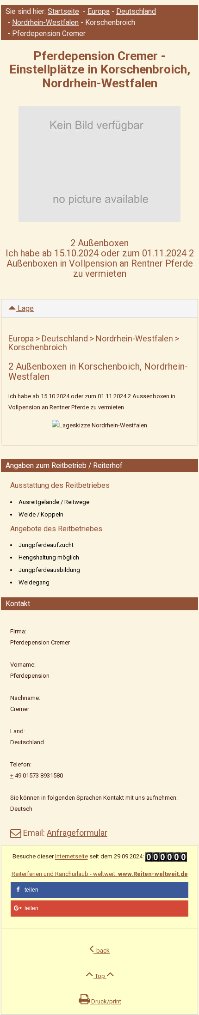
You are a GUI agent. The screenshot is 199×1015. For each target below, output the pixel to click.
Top (99, 975)
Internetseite (71, 856)
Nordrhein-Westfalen (45, 22)
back (101, 950)
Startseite (63, 11)
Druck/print (105, 1001)
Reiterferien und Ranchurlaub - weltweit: (100, 873)
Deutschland (136, 11)
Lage (25, 308)
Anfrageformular (77, 833)
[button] (99, 890)
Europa (98, 11)
